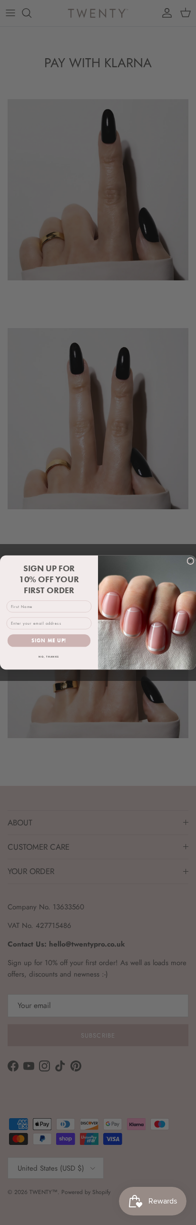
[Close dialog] (190, 561)
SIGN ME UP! (48, 641)
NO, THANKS (49, 657)
